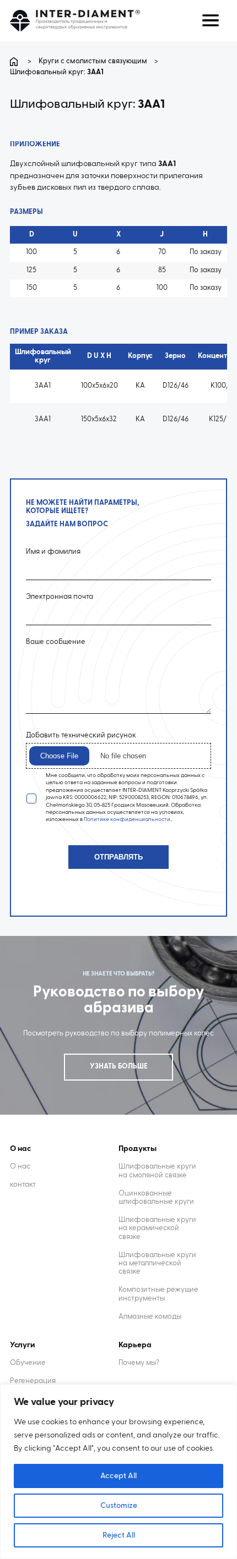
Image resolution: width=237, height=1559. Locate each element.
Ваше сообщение (55, 642)
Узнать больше (119, 1066)
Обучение (28, 1363)
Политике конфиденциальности (127, 819)
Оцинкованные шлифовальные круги (156, 1197)
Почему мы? (138, 1363)
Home (15, 61)
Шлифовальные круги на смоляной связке (157, 1170)
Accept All (118, 1476)
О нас (20, 1166)
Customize (118, 1506)
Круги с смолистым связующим (93, 61)
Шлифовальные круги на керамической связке (157, 1228)
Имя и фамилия (53, 551)
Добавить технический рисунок (81, 735)
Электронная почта (59, 597)
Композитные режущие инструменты (158, 1294)
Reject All (119, 1535)
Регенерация (33, 1381)
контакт (23, 1184)
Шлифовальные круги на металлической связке (157, 1263)
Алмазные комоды (149, 1316)
